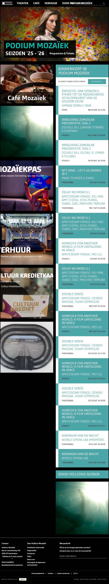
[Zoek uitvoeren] (104, 3)
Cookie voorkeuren (63, 573)
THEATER (22, 3)
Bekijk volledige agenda (79, 474)
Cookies (50, 573)
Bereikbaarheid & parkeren (12, 565)
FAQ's (29, 556)
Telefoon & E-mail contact (12, 557)
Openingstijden (8, 562)
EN (72, 3)
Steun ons (31, 559)
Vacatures (31, 553)
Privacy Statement (38, 573)
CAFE (36, 3)
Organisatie (31, 550)
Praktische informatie (35, 547)
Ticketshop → (97, 81)
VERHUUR (51, 3)
